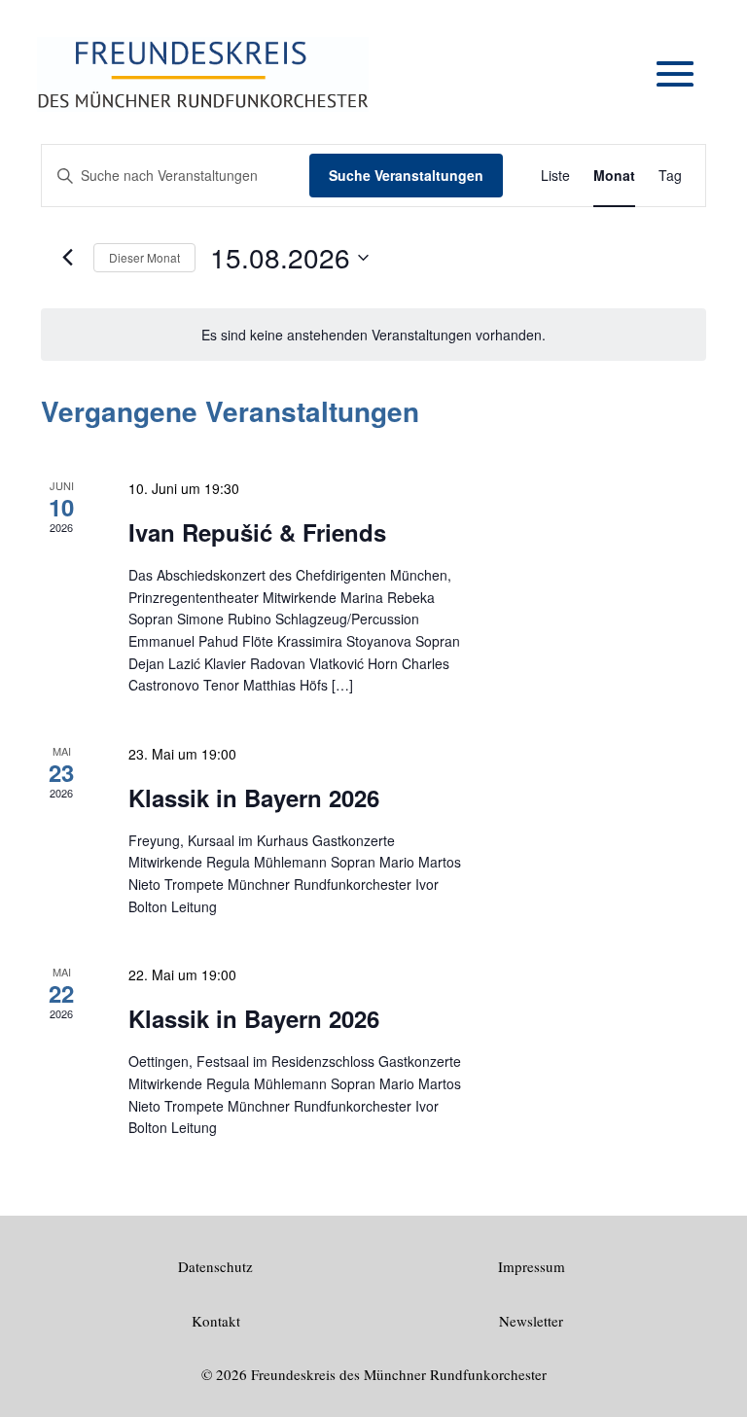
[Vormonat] (67, 257)
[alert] (373, 335)
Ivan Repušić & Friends (257, 532)
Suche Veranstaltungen (406, 175)
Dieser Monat (144, 257)
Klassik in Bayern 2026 (253, 797)
